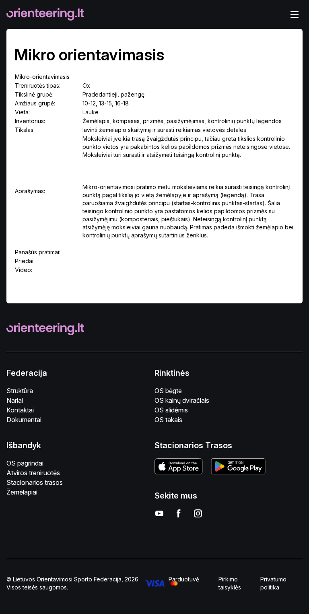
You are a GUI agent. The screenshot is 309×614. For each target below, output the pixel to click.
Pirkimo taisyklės (229, 583)
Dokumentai (23, 420)
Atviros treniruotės (33, 473)
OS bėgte (168, 391)
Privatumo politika (273, 583)
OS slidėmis (171, 410)
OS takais (168, 420)
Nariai (14, 400)
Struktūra (19, 391)
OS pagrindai (24, 463)
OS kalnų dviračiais (181, 400)
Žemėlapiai (21, 492)
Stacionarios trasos (34, 482)
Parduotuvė (184, 579)
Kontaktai (20, 410)
